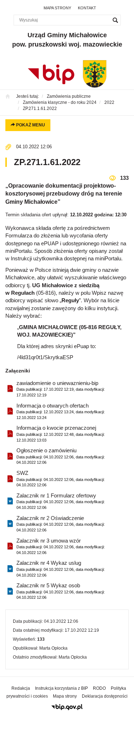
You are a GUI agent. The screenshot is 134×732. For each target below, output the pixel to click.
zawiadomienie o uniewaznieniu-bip (60, 388)
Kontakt (87, 8)
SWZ (60, 478)
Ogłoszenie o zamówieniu (60, 455)
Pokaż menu (30, 124)
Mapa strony (57, 8)
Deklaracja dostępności (105, 696)
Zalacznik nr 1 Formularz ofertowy (60, 501)
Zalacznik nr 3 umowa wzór (60, 546)
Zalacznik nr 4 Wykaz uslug (60, 568)
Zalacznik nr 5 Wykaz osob (60, 590)
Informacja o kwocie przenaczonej (60, 433)
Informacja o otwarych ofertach (60, 411)
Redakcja (20, 688)
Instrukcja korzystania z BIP (61, 688)
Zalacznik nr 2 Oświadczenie (60, 523)
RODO (99, 688)
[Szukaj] (115, 20)
